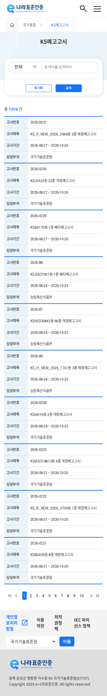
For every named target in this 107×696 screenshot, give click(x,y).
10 (82, 595)
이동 (67, 641)
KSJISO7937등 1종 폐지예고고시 (54, 274)
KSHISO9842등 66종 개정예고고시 (55, 320)
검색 (68, 87)
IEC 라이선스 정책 (82, 623)
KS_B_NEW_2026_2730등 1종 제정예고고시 (63, 508)
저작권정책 (58, 623)
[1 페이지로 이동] (11, 595)
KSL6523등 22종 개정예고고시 (52, 180)
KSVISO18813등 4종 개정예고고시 (55, 461)
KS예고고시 (53, 41)
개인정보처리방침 (12, 623)
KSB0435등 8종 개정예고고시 (51, 554)
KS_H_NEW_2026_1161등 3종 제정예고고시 (63, 367)
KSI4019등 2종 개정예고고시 (51, 414)
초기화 (38, 87)
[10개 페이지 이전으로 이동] (18, 595)
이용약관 (40, 623)
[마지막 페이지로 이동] (95, 595)
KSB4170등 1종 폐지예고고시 (51, 227)
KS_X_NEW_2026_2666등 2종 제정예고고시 (63, 134)
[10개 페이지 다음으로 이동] (88, 595)
